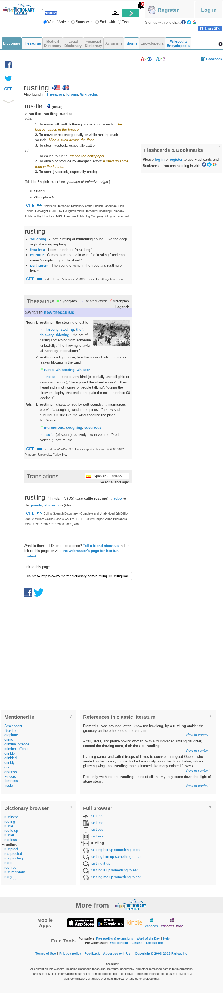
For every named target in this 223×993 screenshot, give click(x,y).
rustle (49, 370)
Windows (151, 922)
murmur (37, 255)
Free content (119, 942)
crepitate (11, 735)
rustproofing (13, 858)
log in (160, 159)
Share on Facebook (210, 28)
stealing (67, 329)
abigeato (51, 505)
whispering (65, 370)
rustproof (11, 849)
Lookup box (154, 942)
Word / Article (58, 22)
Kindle (134, 922)
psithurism (39, 265)
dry (6, 767)
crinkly (9, 763)
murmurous (54, 427)
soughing (38, 239)
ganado (36, 505)
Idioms (72, 94)
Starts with (84, 22)
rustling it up (100, 863)
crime (8, 739)
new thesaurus (59, 312)
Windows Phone (172, 922)
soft (49, 435)
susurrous (92, 427)
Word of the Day (148, 938)
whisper (83, 370)
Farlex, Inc (179, 954)
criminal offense (16, 749)
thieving (62, 335)
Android (110, 922)
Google (194, 22)
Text (125, 22)
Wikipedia (88, 94)
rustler (9, 835)
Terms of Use (45, 954)
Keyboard (115, 13)
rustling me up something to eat (116, 877)
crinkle (9, 753)
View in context (197, 735)
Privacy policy (70, 954)
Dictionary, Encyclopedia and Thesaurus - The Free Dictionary (18, 9)
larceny (52, 329)
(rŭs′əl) (57, 107)
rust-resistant (14, 872)
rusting (9, 821)
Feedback (214, 59)
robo (118, 498)
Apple (80, 922)
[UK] (65, 87)
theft (79, 329)
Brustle (10, 731)
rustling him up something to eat (116, 857)
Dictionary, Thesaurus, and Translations (130, 904)
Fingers (10, 776)
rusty (8, 877)
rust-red (10, 867)
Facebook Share (8, 65)
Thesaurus (55, 94)
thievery (47, 335)
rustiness (11, 817)
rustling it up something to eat (114, 870)
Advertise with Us (117, 954)
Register (168, 10)
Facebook (183, 22)
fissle (8, 785)
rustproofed (13, 854)
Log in (209, 10)
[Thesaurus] (146, 59)
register (176, 159)
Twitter (189, 22)
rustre (8, 863)
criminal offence (16, 744)
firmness (11, 781)
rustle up (11, 830)
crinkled (10, 758)
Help (166, 938)
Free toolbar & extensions (114, 938)
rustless (10, 840)
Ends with (107, 22)
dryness (10, 772)
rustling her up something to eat (116, 850)
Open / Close (8, 101)
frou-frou (37, 250)
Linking (137, 942)
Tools (220, 44)
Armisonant (13, 726)
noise (50, 377)
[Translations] (161, 59)
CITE (8, 90)
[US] (56, 87)
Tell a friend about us (101, 546)
